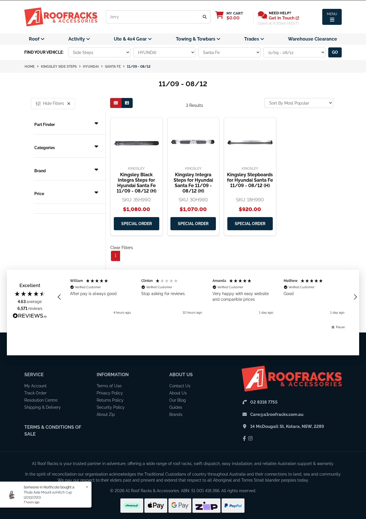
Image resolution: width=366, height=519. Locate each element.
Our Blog (177, 400)
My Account (35, 386)
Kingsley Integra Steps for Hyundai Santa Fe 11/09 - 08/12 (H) (193, 183)
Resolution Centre (40, 400)
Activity (77, 39)
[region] (207, 297)
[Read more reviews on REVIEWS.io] (30, 316)
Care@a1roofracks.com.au (276, 414)
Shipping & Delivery (42, 407)
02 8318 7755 (264, 402)
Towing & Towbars (196, 39)
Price (39, 193)
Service (34, 374)
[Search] (204, 16)
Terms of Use (109, 386)
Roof (35, 39)
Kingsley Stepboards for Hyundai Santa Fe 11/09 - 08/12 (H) (250, 180)
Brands (175, 414)
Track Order (35, 393)
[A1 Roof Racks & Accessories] (60, 16)
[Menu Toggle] (332, 17)
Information (113, 374)
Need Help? (280, 13)
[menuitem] (36, 39)
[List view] (127, 103)
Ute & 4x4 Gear (131, 39)
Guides (175, 407)
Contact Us (179, 386)
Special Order (136, 223)
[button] (59, 297)
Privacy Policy (110, 393)
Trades (252, 39)
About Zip (106, 414)
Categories (44, 147)
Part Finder (44, 124)
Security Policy (111, 407)
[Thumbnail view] (116, 103)
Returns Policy (110, 400)
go (335, 52)
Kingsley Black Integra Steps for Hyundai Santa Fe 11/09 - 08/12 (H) (136, 183)
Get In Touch (282, 18)
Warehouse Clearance (312, 39)
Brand (40, 171)
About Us (181, 374)
